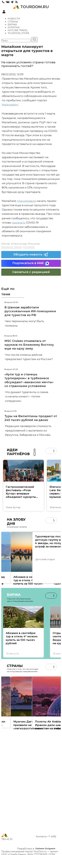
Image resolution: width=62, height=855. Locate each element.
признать (18, 222)
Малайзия (28, 246)
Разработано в (36, 848)
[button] (48, 451)
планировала (26, 201)
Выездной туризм (11, 246)
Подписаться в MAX (28, 263)
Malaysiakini (10, 104)
